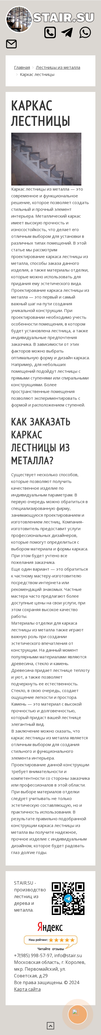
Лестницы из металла (58, 67)
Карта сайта (27, 989)
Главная (22, 67)
